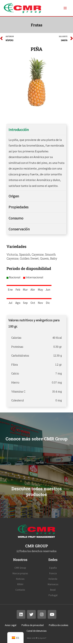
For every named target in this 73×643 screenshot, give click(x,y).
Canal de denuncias (36, 630)
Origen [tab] (14, 196)
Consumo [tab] (16, 218)
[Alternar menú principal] (65, 8)
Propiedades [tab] (18, 207)
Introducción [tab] (19, 129)
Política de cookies (58, 625)
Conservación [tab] (19, 229)
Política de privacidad (33, 625)
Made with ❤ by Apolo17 (36, 638)
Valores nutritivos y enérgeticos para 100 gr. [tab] (34, 323)
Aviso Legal (10, 625)
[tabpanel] (36, 369)
